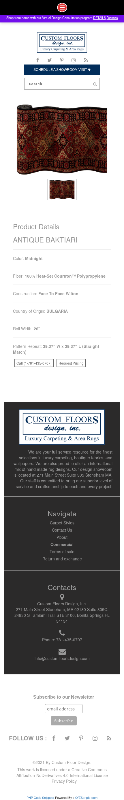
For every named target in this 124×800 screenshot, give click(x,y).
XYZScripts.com (86, 797)
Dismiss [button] (112, 17)
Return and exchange (62, 559)
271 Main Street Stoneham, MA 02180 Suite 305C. (62, 609)
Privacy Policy (64, 781)
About (62, 537)
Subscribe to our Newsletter (63, 697)
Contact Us (62, 530)
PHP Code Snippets (40, 797)
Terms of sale (62, 551)
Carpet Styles (62, 523)
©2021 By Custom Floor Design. (62, 762)
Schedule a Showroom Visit (60, 70)
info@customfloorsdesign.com (62, 658)
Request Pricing (71, 363)
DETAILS (99, 17)
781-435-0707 (69, 639)
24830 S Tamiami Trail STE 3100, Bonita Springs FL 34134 (62, 618)
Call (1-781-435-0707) (34, 363)
